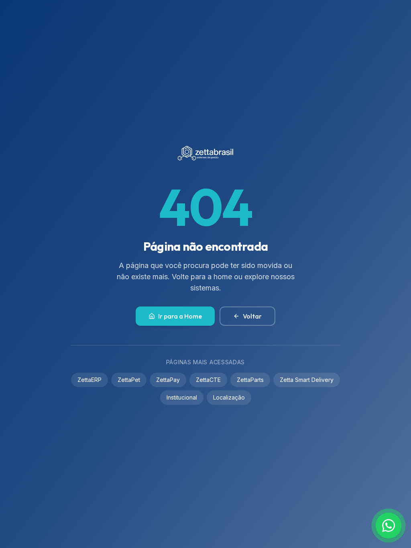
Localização (229, 397)
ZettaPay (168, 379)
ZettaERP (89, 379)
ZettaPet (129, 379)
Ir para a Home (180, 316)
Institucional (182, 397)
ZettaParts (250, 379)
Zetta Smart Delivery (307, 379)
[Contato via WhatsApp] (388, 525)
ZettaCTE (208, 379)
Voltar (252, 316)
